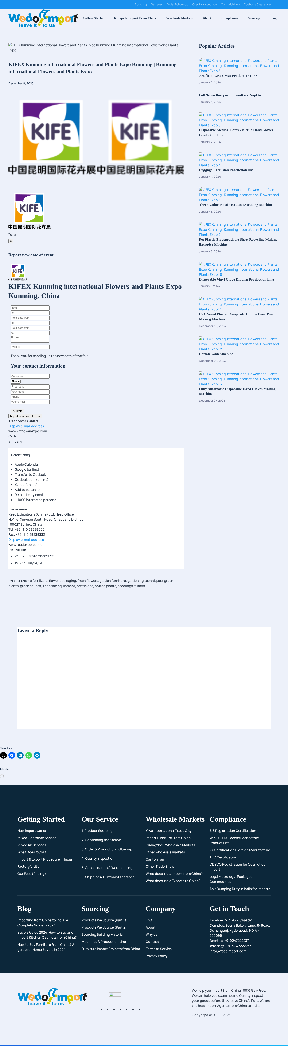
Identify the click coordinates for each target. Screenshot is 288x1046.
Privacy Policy (157, 956)
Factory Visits (28, 866)
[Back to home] (43, 18)
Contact (152, 941)
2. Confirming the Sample (102, 840)
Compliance (229, 18)
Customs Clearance (257, 4)
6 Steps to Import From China (135, 18)
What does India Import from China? (174, 873)
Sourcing (141, 4)
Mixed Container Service (36, 837)
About (207, 18)
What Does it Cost (31, 852)
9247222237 (230, 945)
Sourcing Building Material (103, 934)
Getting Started (93, 18)
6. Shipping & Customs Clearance (108, 877)
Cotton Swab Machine (216, 354)
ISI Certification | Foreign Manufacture (240, 850)
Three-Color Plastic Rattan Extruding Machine (236, 205)
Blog (273, 18)
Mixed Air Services (31, 845)
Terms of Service (159, 948)
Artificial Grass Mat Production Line (228, 76)
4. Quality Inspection (98, 858)
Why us (151, 934)
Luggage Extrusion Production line (226, 170)
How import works (31, 830)
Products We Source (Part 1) (104, 920)
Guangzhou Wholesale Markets (170, 845)
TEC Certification (223, 857)
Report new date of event (25, 416)
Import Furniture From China (168, 837)
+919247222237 (229, 940)
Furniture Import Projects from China (111, 948)
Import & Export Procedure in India (44, 859)
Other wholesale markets (165, 852)
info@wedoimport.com (228, 951)
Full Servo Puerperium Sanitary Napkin (230, 95)
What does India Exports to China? (173, 880)
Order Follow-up (177, 4)
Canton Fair (155, 859)
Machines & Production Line (104, 941)
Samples (157, 4)
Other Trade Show (160, 866)
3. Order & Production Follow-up (107, 849)
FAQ (149, 920)
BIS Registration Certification (233, 830)
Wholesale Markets (179, 18)
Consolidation (230, 4)
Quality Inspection (204, 4)
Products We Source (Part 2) (104, 927)
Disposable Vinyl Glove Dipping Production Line (236, 279)
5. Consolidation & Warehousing (107, 867)
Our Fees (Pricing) (31, 873)
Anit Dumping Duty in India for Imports (240, 888)
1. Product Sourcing (97, 830)
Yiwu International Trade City (169, 830)
